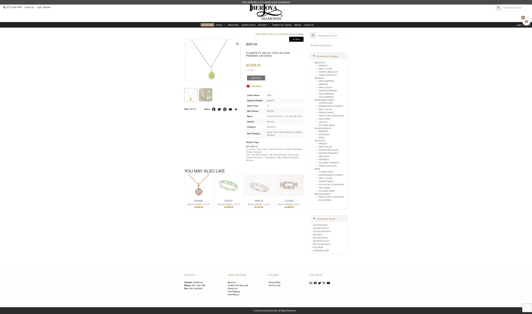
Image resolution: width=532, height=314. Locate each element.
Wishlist (297, 24)
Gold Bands (325, 200)
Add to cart (256, 77)
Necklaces (274, 34)
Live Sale (209, 24)
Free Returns (233, 294)
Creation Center (248, 24)
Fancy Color (262, 149)
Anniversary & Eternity (331, 106)
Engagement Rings (324, 100)
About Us (232, 282)
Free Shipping (234, 291)
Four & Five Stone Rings (331, 115)
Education (262, 24)
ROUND (270, 111)
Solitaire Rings (327, 125)
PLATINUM (318, 247)
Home (257, 34)
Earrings (319, 78)
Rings (321, 137)
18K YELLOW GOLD (278, 154)
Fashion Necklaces (328, 150)
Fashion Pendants (276, 149)
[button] (237, 43)
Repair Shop (233, 24)
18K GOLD (317, 234)
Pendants (324, 159)
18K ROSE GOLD (320, 237)
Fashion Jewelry (322, 128)
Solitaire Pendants (288, 34)
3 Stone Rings (326, 103)
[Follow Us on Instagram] (324, 283)
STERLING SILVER (321, 250)
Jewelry (219, 24)
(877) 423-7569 (14, 7)
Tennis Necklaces (328, 165)
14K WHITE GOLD (321, 228)
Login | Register (44, 7)
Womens (271, 121)
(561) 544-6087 (196, 288)
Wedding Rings (322, 194)
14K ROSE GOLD (320, 225)
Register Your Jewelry (282, 24)
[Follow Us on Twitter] (319, 283)
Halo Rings (324, 119)
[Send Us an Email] (310, 283)
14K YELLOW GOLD (322, 231)
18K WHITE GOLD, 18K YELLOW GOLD (284, 116)
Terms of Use (274, 285)
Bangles (323, 65)
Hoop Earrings (326, 93)
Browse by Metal (326, 218)
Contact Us (29, 7)
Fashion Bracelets (328, 72)
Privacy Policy (274, 282)
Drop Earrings (326, 81)
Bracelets (319, 62)
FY (268, 105)
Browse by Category (328, 56)
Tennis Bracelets (328, 75)
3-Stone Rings (326, 171)
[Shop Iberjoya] (266, 18)
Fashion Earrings (328, 90)
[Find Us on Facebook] (315, 283)
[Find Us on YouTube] (328, 283)
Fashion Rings (326, 112)
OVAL (269, 95)
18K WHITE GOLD (259, 154)
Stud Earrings (326, 97)
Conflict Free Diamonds (238, 285)
